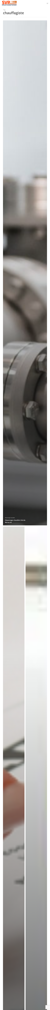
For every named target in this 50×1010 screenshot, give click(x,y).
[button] (47, 3)
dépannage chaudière (10, 517)
